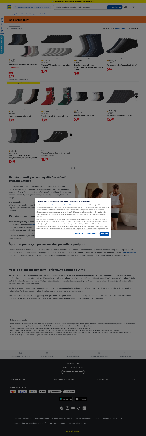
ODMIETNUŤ (79, 234)
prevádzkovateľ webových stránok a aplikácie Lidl (56, 205)
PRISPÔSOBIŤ (91, 234)
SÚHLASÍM (104, 234)
